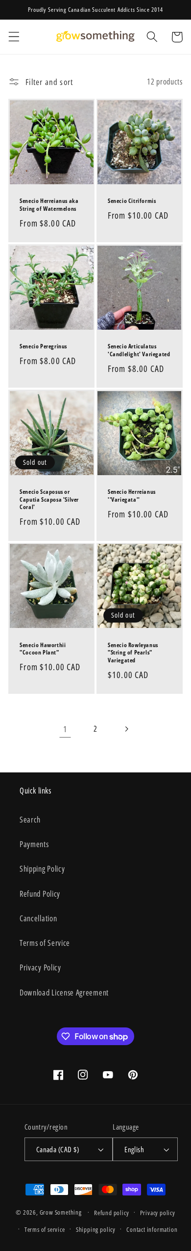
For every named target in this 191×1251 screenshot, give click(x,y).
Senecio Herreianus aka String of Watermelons (49, 204)
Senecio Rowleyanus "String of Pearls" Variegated (133, 652)
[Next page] (126, 728)
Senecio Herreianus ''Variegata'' (132, 495)
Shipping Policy (42, 868)
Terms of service (44, 1229)
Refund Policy (40, 893)
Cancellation (38, 918)
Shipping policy (96, 1229)
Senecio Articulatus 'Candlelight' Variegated (139, 350)
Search (30, 819)
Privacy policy (157, 1212)
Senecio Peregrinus (43, 346)
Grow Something (61, 1212)
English (134, 1149)
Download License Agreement (64, 992)
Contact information (151, 1229)
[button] (13, 37)
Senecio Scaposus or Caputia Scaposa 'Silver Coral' (49, 499)
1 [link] (65, 729)
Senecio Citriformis (132, 201)
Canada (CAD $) (57, 1149)
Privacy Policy (40, 967)
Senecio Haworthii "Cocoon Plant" (43, 648)
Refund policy (111, 1212)
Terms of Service (45, 943)
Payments (34, 844)
